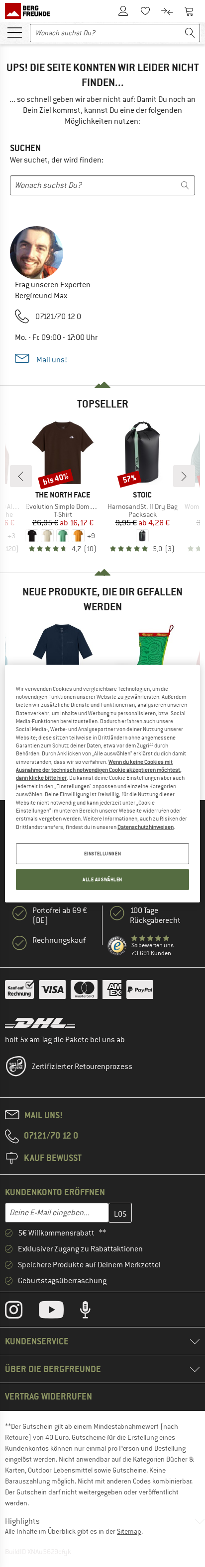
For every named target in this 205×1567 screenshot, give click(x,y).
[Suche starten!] (190, 33)
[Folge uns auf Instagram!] (21, 1312)
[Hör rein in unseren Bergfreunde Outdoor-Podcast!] (92, 1312)
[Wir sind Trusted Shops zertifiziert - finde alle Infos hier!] (117, 946)
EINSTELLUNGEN (102, 853)
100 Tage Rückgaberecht (155, 915)
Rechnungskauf (59, 940)
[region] (102, 783)
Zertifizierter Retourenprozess (82, 1067)
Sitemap (129, 1531)
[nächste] (184, 476)
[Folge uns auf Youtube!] (59, 1312)
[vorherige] (21, 476)
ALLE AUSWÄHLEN (102, 879)
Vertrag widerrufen (48, 1396)
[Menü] (14, 32)
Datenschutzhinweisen (145, 826)
